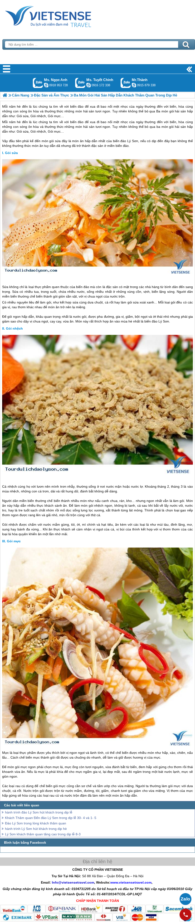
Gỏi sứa (11, 153)
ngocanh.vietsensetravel (46, 85)
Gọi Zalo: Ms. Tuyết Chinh (80, 82)
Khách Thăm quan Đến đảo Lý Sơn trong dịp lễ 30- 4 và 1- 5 (50, 818)
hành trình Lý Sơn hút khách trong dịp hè (36, 829)
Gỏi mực (14, 541)
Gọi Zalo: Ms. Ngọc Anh (38, 82)
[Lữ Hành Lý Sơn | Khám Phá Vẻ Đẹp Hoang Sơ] (5, 95)
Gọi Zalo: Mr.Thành (125, 82)
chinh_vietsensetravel (88, 85)
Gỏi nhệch (14, 328)
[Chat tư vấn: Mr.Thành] (134, 85)
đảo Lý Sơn (129, 141)
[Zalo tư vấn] (185, 899)
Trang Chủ (60, 15)
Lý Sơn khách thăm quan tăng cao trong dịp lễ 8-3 (43, 834)
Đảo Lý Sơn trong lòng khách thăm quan (35, 823)
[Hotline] (185, 914)
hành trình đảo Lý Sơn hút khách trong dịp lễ (38, 812)
